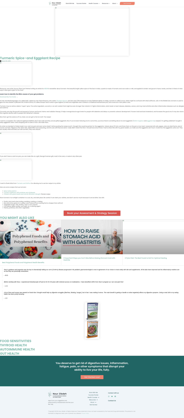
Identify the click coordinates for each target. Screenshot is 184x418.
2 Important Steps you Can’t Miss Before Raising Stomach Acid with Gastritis (89, 259)
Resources (92, 400)
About (92, 402)
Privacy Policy (85, 413)
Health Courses (92, 397)
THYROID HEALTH (13, 345)
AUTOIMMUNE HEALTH (17, 349)
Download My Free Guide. (8, 97)
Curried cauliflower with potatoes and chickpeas (19, 192)
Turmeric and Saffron (24, 183)
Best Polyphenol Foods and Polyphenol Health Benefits (23, 262)
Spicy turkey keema (10, 191)
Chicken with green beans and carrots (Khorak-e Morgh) (22, 194)
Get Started (93, 405)
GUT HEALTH (9, 353)
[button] (99, 3)
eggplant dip (151, 121)
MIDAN (46, 88)
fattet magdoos (138, 121)
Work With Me (93, 392)
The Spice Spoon (61, 101)
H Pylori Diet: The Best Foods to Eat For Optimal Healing (146, 258)
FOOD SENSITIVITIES (15, 341)
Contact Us (112, 401)
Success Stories (93, 395)
